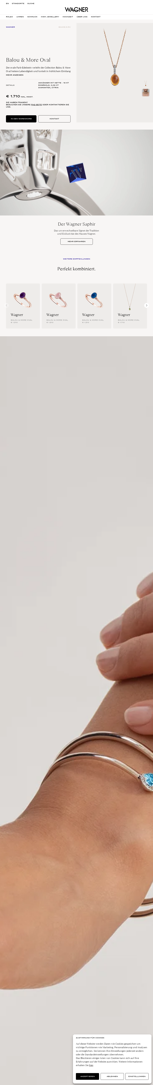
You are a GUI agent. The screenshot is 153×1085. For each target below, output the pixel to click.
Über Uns (82, 17)
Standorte (18, 3)
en (7, 3)
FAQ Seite (36, 105)
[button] (146, 305)
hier (91, 1065)
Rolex (9, 17)
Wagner (17, 314)
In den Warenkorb (21, 119)
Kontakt (54, 119)
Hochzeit (68, 17)
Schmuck (32, 17)
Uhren (20, 17)
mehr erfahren (76, 241)
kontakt (96, 17)
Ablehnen (112, 1076)
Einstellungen (137, 1076)
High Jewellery (50, 17)
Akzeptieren (87, 1076)
